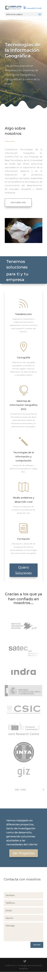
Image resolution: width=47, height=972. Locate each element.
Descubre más (18, 202)
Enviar (36, 945)
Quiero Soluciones (23, 570)
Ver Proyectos (23, 853)
